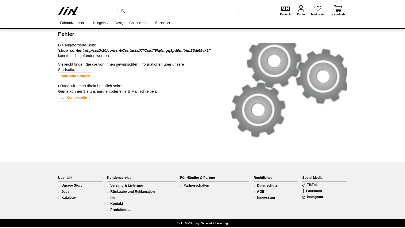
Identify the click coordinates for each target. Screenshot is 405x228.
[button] (123, 11)
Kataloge (68, 197)
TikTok (312, 185)
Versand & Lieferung (126, 185)
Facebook (314, 191)
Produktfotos (120, 210)
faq (112, 197)
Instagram (315, 197)
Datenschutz (267, 185)
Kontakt (116, 203)
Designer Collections (130, 23)
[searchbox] (178, 11)
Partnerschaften (196, 185)
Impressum (266, 197)
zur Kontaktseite (74, 97)
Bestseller (162, 23)
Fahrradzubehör (72, 23)
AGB (261, 191)
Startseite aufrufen (75, 76)
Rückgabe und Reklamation (132, 191)
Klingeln (99, 23)
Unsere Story (71, 185)
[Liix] (84, 11)
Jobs (65, 191)
